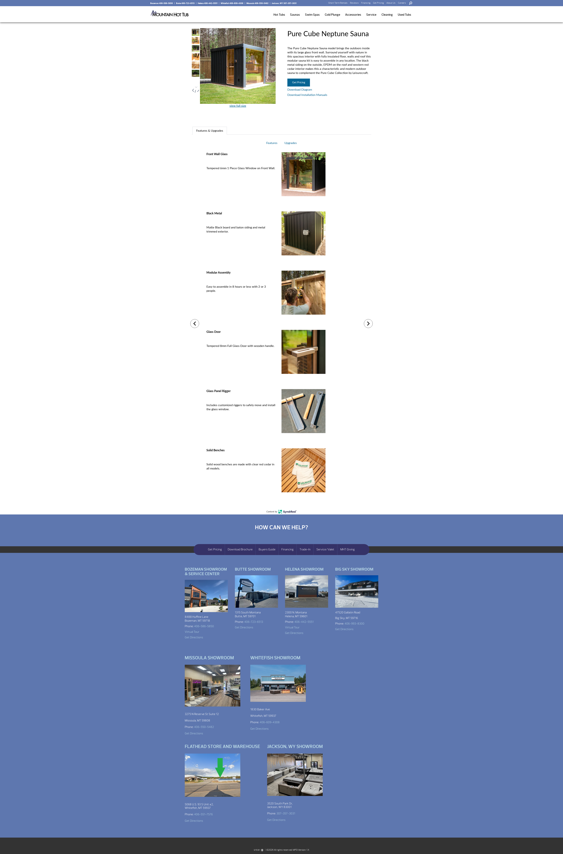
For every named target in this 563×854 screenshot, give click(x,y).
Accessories (353, 15)
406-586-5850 (204, 626)
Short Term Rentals (337, 2)
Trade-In (305, 549)
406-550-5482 (204, 727)
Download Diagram (299, 89)
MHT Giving (347, 549)
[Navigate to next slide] (368, 323)
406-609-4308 (270, 722)
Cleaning (387, 15)
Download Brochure (240, 549)
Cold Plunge (332, 15)
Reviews (354, 2)
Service (371, 15)
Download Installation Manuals (307, 95)
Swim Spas (312, 15)
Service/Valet (325, 549)
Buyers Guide (267, 549)
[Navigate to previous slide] (194, 323)
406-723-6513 (253, 622)
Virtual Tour (192, 632)
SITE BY (257, 850)
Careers (402, 2)
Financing (365, 2)
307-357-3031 (286, 813)
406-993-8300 (354, 623)
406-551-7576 (203, 814)
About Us (390, 2)
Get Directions (194, 637)
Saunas (295, 15)
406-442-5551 (304, 622)
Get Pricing (378, 2)
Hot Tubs (279, 15)
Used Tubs (404, 15)
